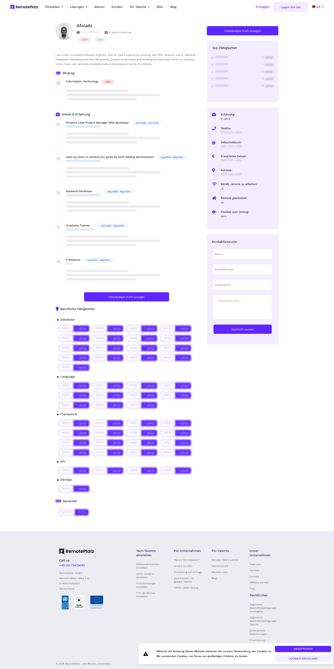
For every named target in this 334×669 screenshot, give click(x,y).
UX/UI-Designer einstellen (145, 575)
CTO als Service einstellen (145, 595)
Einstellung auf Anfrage (188, 572)
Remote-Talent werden (225, 559)
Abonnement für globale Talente (184, 580)
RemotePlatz (72, 663)
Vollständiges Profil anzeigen (126, 297)
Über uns (255, 564)
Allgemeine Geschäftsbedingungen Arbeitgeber (263, 608)
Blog (214, 578)
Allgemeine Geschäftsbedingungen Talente (263, 621)
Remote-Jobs (220, 572)
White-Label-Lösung (186, 587)
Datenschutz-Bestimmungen (258, 632)
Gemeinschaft (220, 566)
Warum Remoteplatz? (187, 559)
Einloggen (263, 7)
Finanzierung (257, 640)
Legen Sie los (290, 7)
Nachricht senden (243, 329)
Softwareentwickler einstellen (148, 566)
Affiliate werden (259, 582)
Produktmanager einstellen (146, 585)
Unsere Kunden (183, 566)
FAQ (252, 588)
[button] (303, 649)
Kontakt (254, 576)
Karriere (254, 570)
